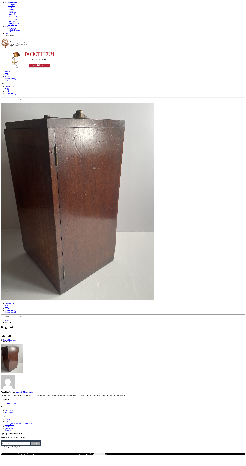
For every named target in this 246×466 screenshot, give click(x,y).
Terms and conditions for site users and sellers (18, 423)
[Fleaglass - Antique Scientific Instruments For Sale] (15, 47)
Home (6, 321)
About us (7, 419)
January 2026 (9, 410)
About (6, 73)
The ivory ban (9, 428)
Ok (94, 454)
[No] (106, 454)
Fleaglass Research (10, 80)
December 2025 (9, 412)
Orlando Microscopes (9, 340)
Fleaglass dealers (10, 78)
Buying (7, 76)
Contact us (8, 430)
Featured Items (9, 425)
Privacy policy (100, 454)
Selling (7, 74)
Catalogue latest (9, 71)
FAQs (6, 421)
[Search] (21, 99)
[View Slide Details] (31, 68)
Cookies (7, 426)
